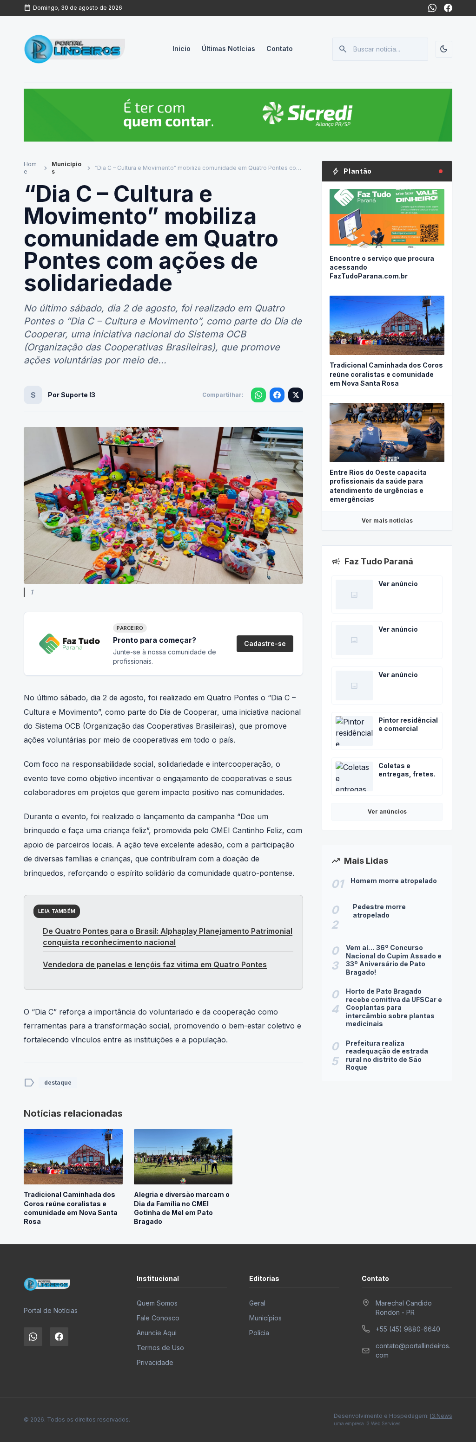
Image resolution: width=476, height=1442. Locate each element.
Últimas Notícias (228, 48)
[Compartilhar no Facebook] (277, 395)
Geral (257, 1303)
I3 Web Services (382, 1423)
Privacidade (155, 1362)
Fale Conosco (158, 1318)
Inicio (181, 48)
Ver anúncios (387, 811)
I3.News (441, 1415)
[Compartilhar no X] (295, 395)
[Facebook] (448, 8)
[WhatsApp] (432, 8)
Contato (279, 48)
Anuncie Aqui (157, 1333)
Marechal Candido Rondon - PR (404, 1307)
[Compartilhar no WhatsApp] (258, 395)
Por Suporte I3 (71, 395)
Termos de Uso (160, 1347)
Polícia (259, 1333)
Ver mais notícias (387, 520)
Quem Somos (157, 1303)
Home (30, 168)
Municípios (66, 168)
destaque (58, 1082)
